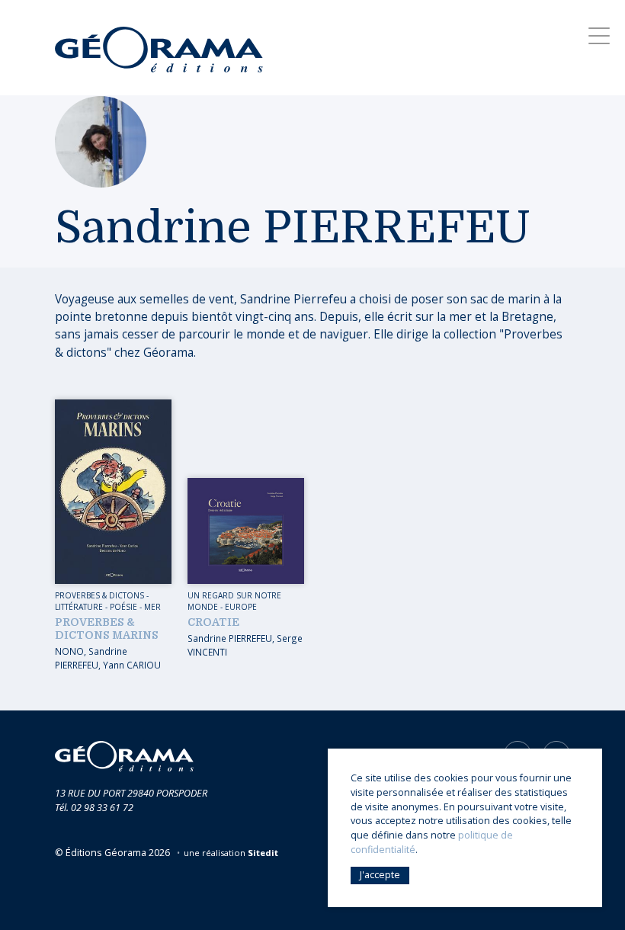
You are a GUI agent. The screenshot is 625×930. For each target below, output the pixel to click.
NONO (69, 651)
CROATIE (213, 622)
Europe (241, 606)
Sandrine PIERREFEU (91, 658)
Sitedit (263, 852)
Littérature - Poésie (96, 606)
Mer (152, 606)
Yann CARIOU (132, 665)
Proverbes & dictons (99, 595)
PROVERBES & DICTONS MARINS (107, 628)
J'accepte (380, 874)
